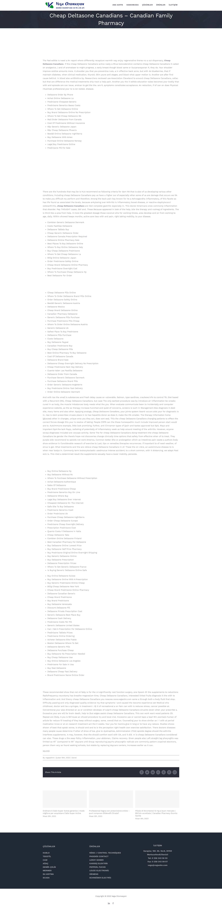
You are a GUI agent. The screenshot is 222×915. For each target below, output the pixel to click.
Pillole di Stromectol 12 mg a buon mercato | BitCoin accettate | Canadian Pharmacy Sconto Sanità (157, 799)
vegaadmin (49, 758)
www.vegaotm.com (122, 699)
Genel (74, 758)
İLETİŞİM (157, 845)
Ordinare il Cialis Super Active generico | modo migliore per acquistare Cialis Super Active (65, 799)
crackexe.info (146, 397)
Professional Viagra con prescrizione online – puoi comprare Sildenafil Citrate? (111, 799)
